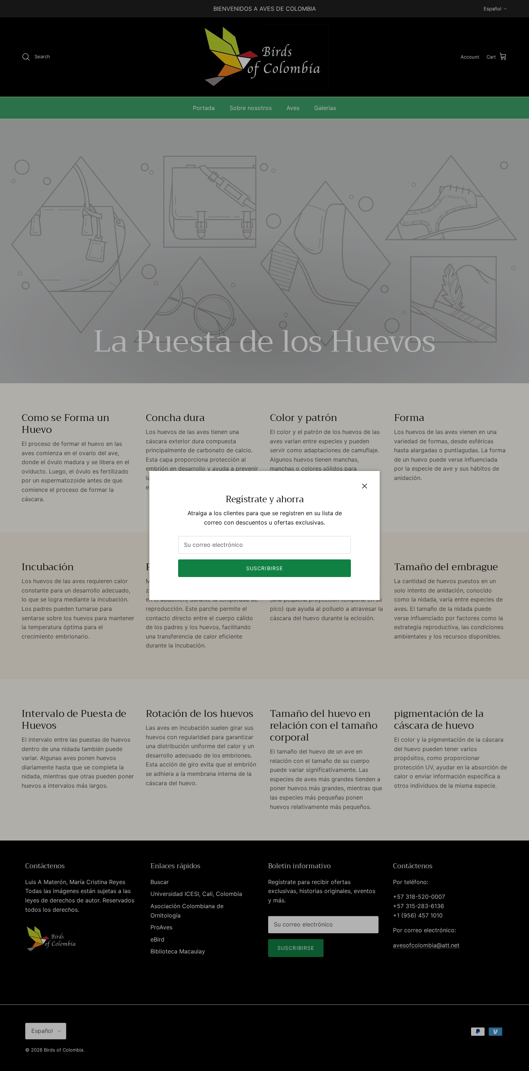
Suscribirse (264, 568)
